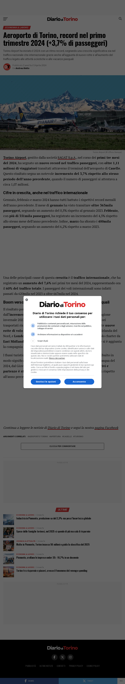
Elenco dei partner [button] (57, 358)
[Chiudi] (27, 300)
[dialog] (62, 342)
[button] (62, 341)
